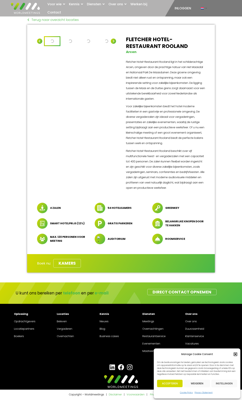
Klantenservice (194, 336)
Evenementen (151, 343)
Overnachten (65, 336)
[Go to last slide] (39, 41)
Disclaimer (115, 394)
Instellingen (224, 383)
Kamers (67, 263)
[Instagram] (129, 367)
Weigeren (197, 383)
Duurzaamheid (194, 329)
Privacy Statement (204, 392)
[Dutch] (202, 9)
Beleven (62, 321)
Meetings (148, 321)
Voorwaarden (136, 394)
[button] (235, 354)
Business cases (109, 336)
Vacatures (192, 343)
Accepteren (170, 383)
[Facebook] (121, 367)
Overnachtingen (152, 329)
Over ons (191, 321)
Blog (102, 329)
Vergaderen (64, 329)
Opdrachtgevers (24, 321)
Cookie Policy (186, 392)
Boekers (19, 336)
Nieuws (104, 321)
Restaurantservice (154, 336)
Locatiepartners (24, 329)
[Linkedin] (112, 367)
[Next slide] (113, 41)
